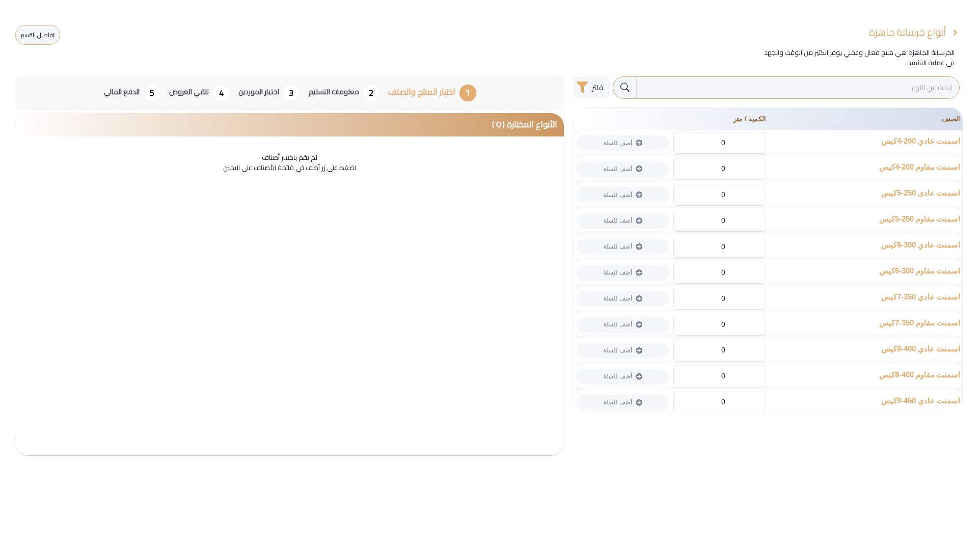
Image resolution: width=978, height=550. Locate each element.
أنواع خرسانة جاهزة (908, 32)
